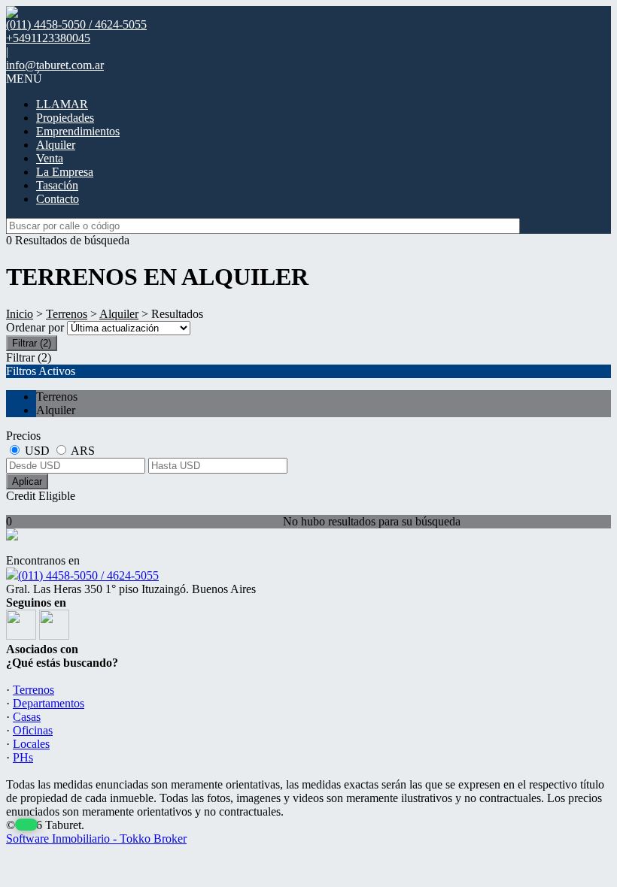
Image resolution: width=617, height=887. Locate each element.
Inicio (19, 313)
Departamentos (48, 703)
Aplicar (27, 481)
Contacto (57, 198)
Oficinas (33, 730)
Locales (31, 743)
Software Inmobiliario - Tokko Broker (96, 838)
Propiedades (65, 117)
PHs (23, 757)
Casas (27, 716)
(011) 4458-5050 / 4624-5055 (88, 575)
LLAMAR (62, 104)
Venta (49, 158)
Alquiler (55, 144)
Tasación (57, 185)
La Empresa (64, 171)
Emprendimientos (78, 131)
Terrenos (66, 313)
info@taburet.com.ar (55, 65)
